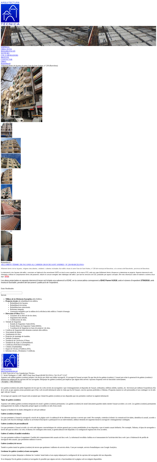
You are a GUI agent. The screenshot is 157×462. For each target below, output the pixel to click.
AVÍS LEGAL (6, 369)
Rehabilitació (5, 64)
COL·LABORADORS (9, 55)
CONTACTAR (6, 59)
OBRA (3, 61)
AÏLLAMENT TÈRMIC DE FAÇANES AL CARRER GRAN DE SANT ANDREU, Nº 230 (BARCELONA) (42, 265)
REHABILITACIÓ (8, 51)
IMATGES (5, 57)
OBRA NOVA (6, 49)
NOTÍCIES (5, 53)
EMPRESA (5, 47)
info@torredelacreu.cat (9, 371)
